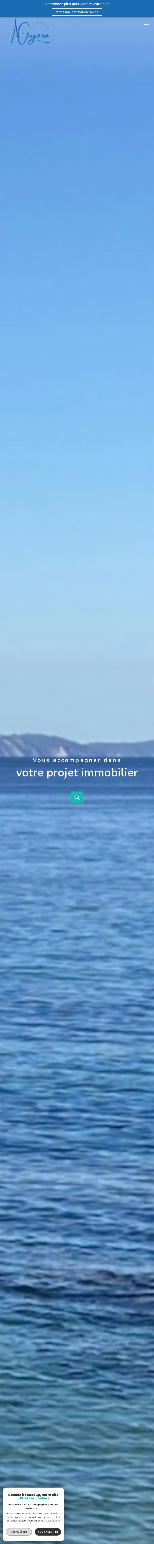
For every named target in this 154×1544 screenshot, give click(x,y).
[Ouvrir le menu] (148, 25)
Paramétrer (19, 1531)
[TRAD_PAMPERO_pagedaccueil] (31, 43)
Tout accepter (48, 1531)
